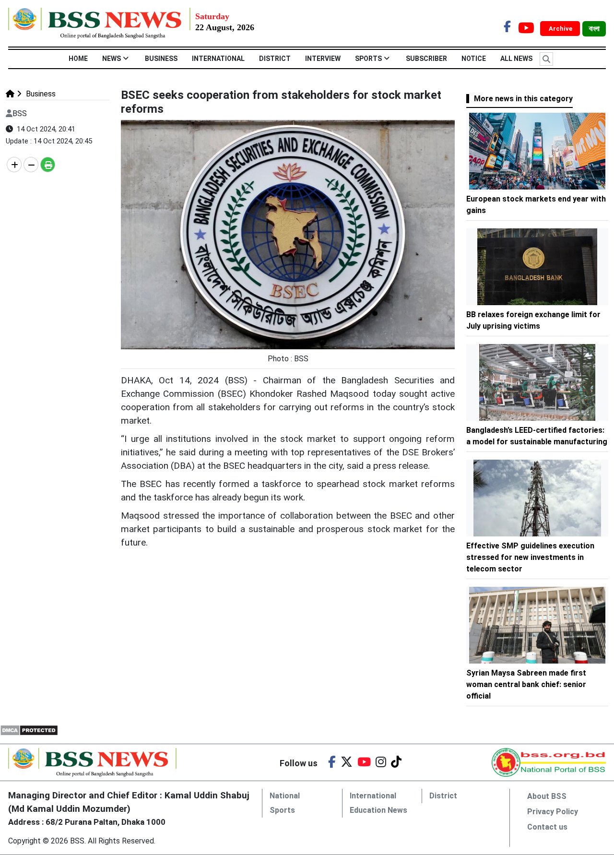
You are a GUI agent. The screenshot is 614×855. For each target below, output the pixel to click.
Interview (323, 58)
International (218, 58)
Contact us (547, 826)
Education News (378, 810)
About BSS (547, 796)
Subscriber (426, 58)
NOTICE (473, 58)
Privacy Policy (552, 811)
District (275, 58)
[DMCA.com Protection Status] (29, 729)
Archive (561, 28)
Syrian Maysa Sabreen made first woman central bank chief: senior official (526, 684)
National (285, 795)
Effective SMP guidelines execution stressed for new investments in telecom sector (530, 557)
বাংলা (594, 29)
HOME (78, 58)
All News (516, 58)
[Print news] (47, 164)
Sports (368, 58)
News (111, 58)
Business (161, 58)
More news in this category (523, 98)
